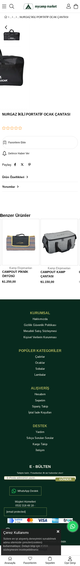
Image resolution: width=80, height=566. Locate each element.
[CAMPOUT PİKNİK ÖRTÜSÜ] (20, 242)
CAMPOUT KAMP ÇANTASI (53, 274)
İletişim (40, 450)
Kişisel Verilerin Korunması (40, 337)
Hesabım (40, 394)
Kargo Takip (40, 444)
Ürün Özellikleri (13, 177)
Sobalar (40, 368)
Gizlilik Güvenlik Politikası (40, 325)
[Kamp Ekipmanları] (16, 17)
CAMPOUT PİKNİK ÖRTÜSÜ (15, 274)
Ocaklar (40, 362)
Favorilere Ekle (36, 264)
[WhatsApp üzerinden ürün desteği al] (72, 526)
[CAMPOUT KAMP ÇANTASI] (59, 242)
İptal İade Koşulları (40, 412)
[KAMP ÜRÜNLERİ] (12, 17)
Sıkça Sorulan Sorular (40, 438)
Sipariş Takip (40, 406)
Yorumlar (8, 186)
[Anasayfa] (8, 17)
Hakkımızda (40, 319)
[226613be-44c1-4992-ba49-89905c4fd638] (40, 520)
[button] (40, 142)
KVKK (44, 546)
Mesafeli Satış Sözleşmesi (40, 331)
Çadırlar (40, 356)
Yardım (40, 432)
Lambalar (40, 374)
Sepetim (40, 400)
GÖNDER (65, 479)
